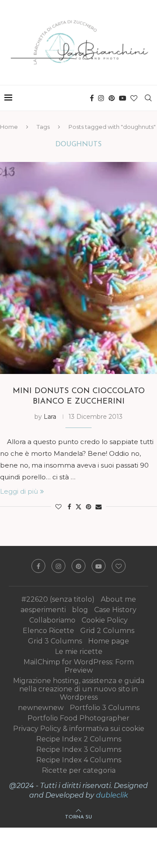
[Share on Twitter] (78, 507)
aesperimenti (43, 610)
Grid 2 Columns (107, 630)
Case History (115, 610)
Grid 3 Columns (55, 641)
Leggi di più (19, 491)
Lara (50, 417)
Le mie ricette (78, 651)
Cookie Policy (105, 620)
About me (118, 599)
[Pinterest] (112, 98)
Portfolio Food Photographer (78, 718)
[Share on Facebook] (69, 507)
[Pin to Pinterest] (88, 507)
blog (80, 610)
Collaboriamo (52, 620)
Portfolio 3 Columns (105, 708)
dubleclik (112, 795)
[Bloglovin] (133, 98)
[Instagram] (101, 98)
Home (9, 126)
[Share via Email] (99, 507)
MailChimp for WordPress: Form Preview (79, 666)
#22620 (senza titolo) (58, 599)
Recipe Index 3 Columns (78, 749)
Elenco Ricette (48, 630)
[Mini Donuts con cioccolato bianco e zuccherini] (78, 268)
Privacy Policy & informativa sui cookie (78, 728)
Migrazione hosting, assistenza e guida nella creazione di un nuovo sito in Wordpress (78, 689)
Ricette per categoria (79, 770)
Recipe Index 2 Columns (78, 739)
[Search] (148, 98)
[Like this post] (58, 507)
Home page (108, 641)
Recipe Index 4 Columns (78, 760)
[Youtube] (122, 98)
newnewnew (41, 708)
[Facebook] (92, 98)
